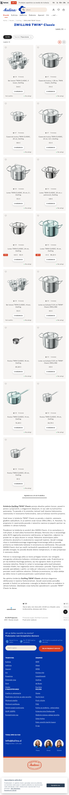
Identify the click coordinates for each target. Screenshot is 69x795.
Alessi (38, 665)
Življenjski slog (10, 680)
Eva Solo (39, 687)
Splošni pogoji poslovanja (14, 708)
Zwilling (15, 506)
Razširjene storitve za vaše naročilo (18, 697)
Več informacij (15, 788)
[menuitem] (6, 15)
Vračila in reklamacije (13, 693)
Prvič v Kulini (40, 700)
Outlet (7, 687)
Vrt (6, 672)
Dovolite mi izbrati (10, 790)
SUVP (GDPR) (10, 711)
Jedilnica (8, 665)
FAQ (37, 704)
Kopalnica (9, 676)
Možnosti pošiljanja (12, 704)
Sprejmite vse (55, 785)
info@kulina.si (13, 741)
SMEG (38, 669)
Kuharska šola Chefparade (45, 711)
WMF (37, 662)
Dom (7, 683)
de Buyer (39, 683)
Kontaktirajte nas (11, 715)
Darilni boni (40, 697)
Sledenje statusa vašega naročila (47, 715)
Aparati (8, 669)
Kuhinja (8, 662)
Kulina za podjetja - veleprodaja (47, 708)
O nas (38, 726)
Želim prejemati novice (51, 648)
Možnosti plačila (11, 700)
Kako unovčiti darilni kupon (46, 722)
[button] (34, 37)
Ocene (38, 693)
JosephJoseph (40, 676)
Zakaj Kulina (40, 718)
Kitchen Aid (40, 672)
